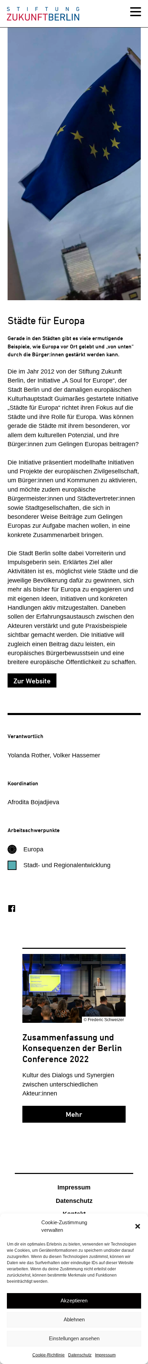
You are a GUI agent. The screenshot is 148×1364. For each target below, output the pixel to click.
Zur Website (32, 681)
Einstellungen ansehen (74, 1338)
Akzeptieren (74, 1300)
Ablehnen (74, 1319)
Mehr (74, 1114)
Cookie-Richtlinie (48, 1355)
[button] (137, 1226)
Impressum (105, 1355)
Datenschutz (80, 1355)
